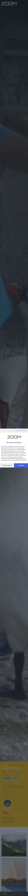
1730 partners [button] (10, 446)
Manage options (7, 465)
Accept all (21, 465)
